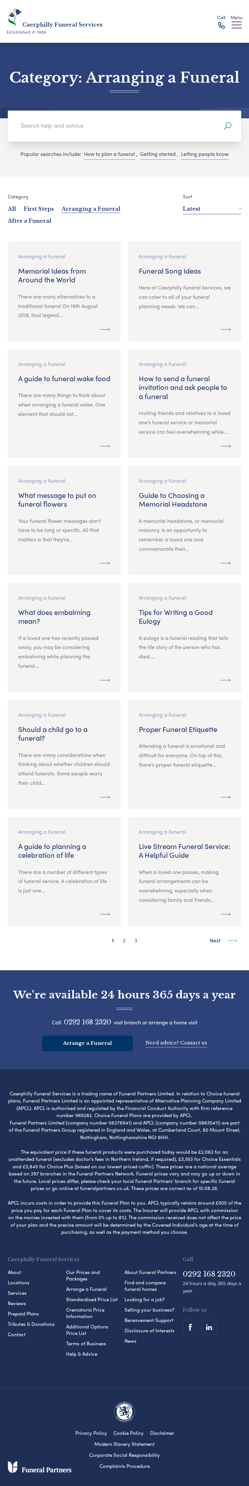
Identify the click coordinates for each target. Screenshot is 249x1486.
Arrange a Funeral (87, 1043)
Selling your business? (149, 1309)
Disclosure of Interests (149, 1330)
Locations (19, 1282)
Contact (17, 1334)
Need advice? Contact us (176, 1043)
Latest (191, 209)
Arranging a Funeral (91, 209)
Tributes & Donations (31, 1323)
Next (216, 940)
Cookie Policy (128, 1432)
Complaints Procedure (125, 1465)
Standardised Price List (92, 1299)
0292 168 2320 (87, 1022)
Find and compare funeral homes (145, 1285)
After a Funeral (29, 221)
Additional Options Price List (87, 1330)
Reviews (17, 1303)
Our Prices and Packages (83, 1275)
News (130, 1340)
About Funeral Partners (150, 1272)
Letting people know (205, 154)
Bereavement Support (148, 1320)
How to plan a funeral (109, 154)
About (14, 1272)
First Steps (39, 209)
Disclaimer (162, 1432)
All (12, 209)
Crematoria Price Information (85, 1313)
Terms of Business (86, 1343)
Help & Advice (81, 1353)
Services (17, 1292)
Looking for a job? (144, 1299)
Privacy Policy (91, 1432)
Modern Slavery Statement (124, 1443)
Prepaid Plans (23, 1313)
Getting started (158, 154)
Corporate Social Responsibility (124, 1454)
